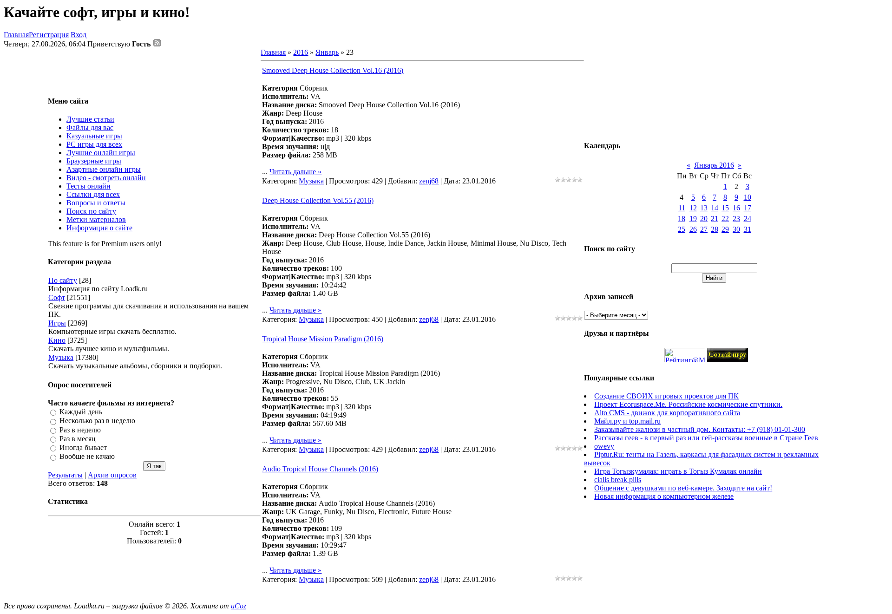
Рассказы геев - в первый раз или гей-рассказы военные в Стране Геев (706, 438)
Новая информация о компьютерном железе (664, 496)
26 (693, 229)
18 (681, 218)
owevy (604, 446)
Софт (56, 297)
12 (693, 208)
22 (725, 218)
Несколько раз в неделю (97, 421)
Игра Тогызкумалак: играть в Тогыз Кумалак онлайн (678, 471)
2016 (300, 52)
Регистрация (49, 35)
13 (704, 208)
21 (714, 218)
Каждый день (80, 412)
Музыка (60, 357)
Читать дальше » (295, 172)
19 (693, 218)
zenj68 (429, 181)
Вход (78, 35)
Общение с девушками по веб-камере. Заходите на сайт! (683, 488)
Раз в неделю (80, 430)
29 (725, 229)
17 (747, 208)
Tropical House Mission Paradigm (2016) (322, 339)
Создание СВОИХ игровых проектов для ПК (666, 396)
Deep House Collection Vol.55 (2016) (318, 200)
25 (681, 229)
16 (736, 208)
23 (736, 218)
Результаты (65, 475)
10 (747, 197)
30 (736, 229)
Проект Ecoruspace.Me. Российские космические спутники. (688, 404)
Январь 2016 (714, 165)
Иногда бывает (83, 447)
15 (725, 208)
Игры (57, 323)
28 (714, 229)
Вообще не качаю (87, 457)
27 (704, 229)
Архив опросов (112, 475)
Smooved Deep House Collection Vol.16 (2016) (332, 70)
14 (714, 208)
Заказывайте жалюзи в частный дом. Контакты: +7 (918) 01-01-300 (699, 429)
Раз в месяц (77, 439)
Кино (57, 340)
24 (747, 218)
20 (704, 218)
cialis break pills (617, 479)
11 (681, 208)
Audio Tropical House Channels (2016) (320, 469)
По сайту (62, 280)
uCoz (238, 606)
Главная (16, 35)
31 (747, 229)
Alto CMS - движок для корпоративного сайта (667, 413)
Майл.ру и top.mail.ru (627, 421)
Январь (327, 52)
